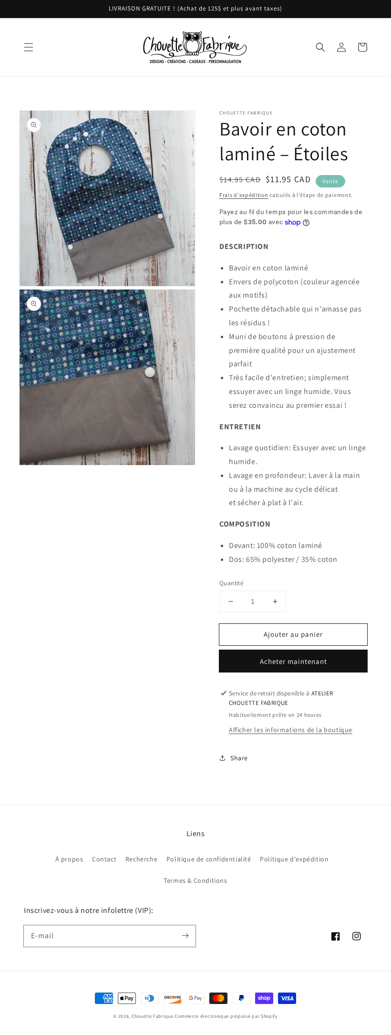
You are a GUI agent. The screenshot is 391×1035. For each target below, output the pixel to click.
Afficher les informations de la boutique (290, 729)
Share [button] (239, 758)
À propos (69, 859)
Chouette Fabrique (153, 1016)
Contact (104, 859)
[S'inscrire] (185, 935)
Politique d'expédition (294, 859)
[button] (28, 47)
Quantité (231, 583)
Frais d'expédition (243, 194)
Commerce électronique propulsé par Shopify (226, 1016)
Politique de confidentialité (208, 859)
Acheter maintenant (293, 661)
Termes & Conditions (195, 880)
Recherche (141, 859)
